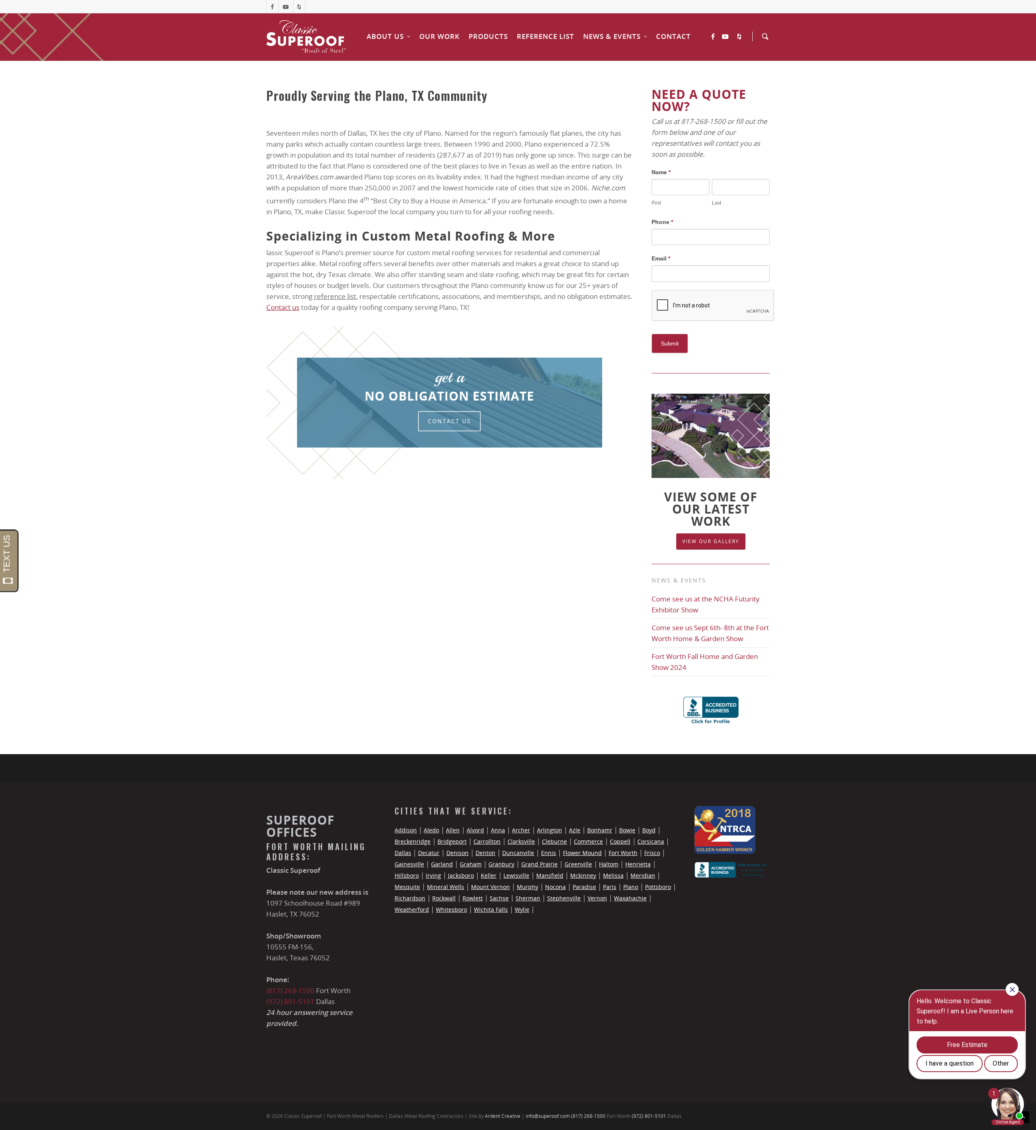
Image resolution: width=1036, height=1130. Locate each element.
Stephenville (564, 898)
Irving (433, 875)
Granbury (501, 864)
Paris (609, 887)
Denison (457, 853)
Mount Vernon (490, 887)
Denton (485, 853)
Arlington (549, 830)
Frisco (652, 853)
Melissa (613, 875)
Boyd (649, 830)
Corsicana (650, 841)
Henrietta (638, 864)
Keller (489, 875)
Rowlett (473, 898)
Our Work (439, 36)
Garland (442, 864)
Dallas (403, 853)
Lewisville (516, 875)
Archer (521, 830)
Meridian (643, 875)
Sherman (528, 898)
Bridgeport (452, 841)
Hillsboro (407, 875)
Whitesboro (451, 909)
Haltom (608, 864)
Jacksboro (461, 875)
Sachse (499, 898)
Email (661, 258)
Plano (630, 887)
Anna (498, 830)
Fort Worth (623, 853)
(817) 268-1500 (290, 990)
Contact (673, 36)
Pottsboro (658, 887)
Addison (406, 830)
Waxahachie (630, 898)
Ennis (548, 853)
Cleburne (554, 841)
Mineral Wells (445, 887)
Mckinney (583, 875)
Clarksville (521, 841)
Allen (453, 830)
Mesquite (407, 887)
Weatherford (412, 909)
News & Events (612, 36)
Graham (471, 864)
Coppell (620, 841)
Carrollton (487, 841)
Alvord (475, 830)
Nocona (555, 887)
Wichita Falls (491, 909)
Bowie (627, 830)
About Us (385, 36)
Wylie (522, 909)
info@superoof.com (548, 1116)
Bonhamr (599, 830)
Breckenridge (413, 841)
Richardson (410, 898)
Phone (662, 222)
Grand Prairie (539, 864)
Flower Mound (582, 853)
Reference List (545, 36)
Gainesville (409, 864)
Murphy (527, 887)
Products (488, 36)
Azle (574, 830)
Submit (670, 343)
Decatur (428, 853)
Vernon (597, 898)
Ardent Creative (502, 1116)
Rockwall (444, 898)
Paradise (584, 887)
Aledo (431, 830)
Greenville (578, 864)
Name (661, 172)
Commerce (588, 841)
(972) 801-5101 (290, 1001)
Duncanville (518, 853)
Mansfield (549, 875)
